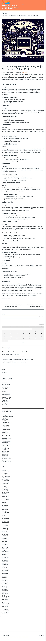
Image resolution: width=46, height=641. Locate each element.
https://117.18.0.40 (6, 401)
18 (10, 336)
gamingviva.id (5, 613)
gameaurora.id (5, 529)
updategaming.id (5, 521)
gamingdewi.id (5, 473)
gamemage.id (5, 584)
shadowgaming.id (5, 483)
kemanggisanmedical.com (7, 446)
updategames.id (5, 528)
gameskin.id (4, 576)
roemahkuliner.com (6, 419)
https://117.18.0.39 (6, 387)
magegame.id (5, 593)
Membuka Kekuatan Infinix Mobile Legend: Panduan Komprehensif (16, 356)
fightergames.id (5, 568)
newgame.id (4, 537)
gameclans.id (5, 579)
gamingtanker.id (5, 555)
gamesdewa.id (5, 489)
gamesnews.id (5, 525)
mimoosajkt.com (5, 436)
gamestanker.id (5, 600)
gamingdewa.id (5, 474)
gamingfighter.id (5, 557)
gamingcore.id (5, 606)
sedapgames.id (5, 496)
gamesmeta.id (5, 558)
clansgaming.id (5, 550)
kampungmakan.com (6, 423)
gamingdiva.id (5, 609)
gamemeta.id (4, 580)
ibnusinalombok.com (6, 457)
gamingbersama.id (6, 476)
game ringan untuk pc (6, 298)
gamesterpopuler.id (6, 471)
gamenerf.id (4, 577)
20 (23, 336)
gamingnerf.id (5, 545)
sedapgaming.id (5, 487)
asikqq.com (4, 382)
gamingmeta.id (5, 553)
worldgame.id (5, 542)
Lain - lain (24, 72)
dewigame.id (4, 508)
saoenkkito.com (5, 420)
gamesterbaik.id (5, 492)
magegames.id (5, 570)
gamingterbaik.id (5, 479)
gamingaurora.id (5, 512)
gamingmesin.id (5, 603)
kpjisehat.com (5, 442)
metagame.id (4, 589)
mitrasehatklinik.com (6, 444)
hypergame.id (5, 595)
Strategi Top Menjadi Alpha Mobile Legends (11, 354)
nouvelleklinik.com (6, 449)
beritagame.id (5, 541)
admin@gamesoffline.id (8, 72)
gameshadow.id (5, 500)
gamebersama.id (5, 499)
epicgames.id (4, 571)
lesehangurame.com (6, 415)
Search (3, 314)
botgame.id (4, 587)
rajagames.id (4, 502)
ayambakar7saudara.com (7, 416)
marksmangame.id (6, 596)
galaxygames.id (5, 527)
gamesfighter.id (5, 560)
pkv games (4, 372)
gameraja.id (4, 503)
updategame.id (5, 540)
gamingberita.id (5, 513)
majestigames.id (5, 498)
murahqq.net (4, 391)
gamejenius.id (5, 506)
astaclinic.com (5, 455)
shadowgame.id (5, 511)
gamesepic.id (4, 563)
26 (17, 338)
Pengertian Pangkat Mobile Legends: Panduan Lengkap (14, 362)
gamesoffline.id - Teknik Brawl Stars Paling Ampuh (10, 7)
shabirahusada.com (6, 452)
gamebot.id (4, 583)
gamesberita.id (5, 524)
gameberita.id (5, 534)
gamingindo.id (5, 608)
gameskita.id (4, 470)
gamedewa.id (5, 505)
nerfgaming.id (5, 554)
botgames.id (4, 567)
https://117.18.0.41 (6, 393)
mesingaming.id (5, 610)
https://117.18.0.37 (6, 398)
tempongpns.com (5, 418)
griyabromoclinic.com (6, 461)
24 (4, 338)
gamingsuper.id (5, 612)
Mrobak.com (4, 431)
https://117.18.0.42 (6, 390)
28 (29, 338)
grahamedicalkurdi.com (7, 458)
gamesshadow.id (5, 485)
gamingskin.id (5, 547)
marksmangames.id (6, 574)
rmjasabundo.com (6, 435)
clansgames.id (5, 564)
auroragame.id (5, 535)
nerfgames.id (4, 566)
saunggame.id (5, 509)
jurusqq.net (4, 388)
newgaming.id (5, 515)
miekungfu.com (5, 432)
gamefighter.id (5, 582)
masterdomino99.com (6, 397)
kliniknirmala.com (5, 448)
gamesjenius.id (5, 490)
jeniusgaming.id (5, 480)
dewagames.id (5, 493)
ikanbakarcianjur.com (6, 441)
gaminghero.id (5, 605)
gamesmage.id (5, 561)
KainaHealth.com (5, 451)
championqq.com (5, 400)
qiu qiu (3, 370)
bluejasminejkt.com (6, 429)
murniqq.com (5, 404)
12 (17, 333)
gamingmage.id (5, 551)
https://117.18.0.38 (6, 395)
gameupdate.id (5, 532)
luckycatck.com (5, 425)
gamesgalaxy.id (5, 519)
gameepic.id (4, 586)
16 (41, 333)
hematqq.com (5, 403)
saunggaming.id (5, 482)
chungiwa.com (5, 439)
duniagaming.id (5, 477)
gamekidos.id (5, 602)
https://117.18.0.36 (6, 384)
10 (4, 333)
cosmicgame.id (5, 538)
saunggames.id (5, 495)
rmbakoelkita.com (6, 426)
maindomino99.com (6, 394)
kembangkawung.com (6, 438)
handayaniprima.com (6, 422)
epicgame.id (4, 592)
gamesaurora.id (5, 518)
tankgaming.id (5, 599)
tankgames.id (5, 573)
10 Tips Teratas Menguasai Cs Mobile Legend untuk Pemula (14, 351)
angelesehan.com (5, 428)
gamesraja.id (4, 486)
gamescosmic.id (5, 522)
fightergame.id (5, 590)
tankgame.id (4, 597)
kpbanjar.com (5, 445)
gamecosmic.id (5, 531)
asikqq (3, 369)
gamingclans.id (5, 548)
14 (29, 333)
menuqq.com (4, 406)
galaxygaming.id (5, 516)
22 (35, 336)
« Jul (23, 342)
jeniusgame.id (5, 544)
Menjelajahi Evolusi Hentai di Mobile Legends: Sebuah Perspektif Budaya (17, 359)
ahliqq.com (4, 385)
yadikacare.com (5, 454)
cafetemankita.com (6, 433)
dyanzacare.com (5, 459)
